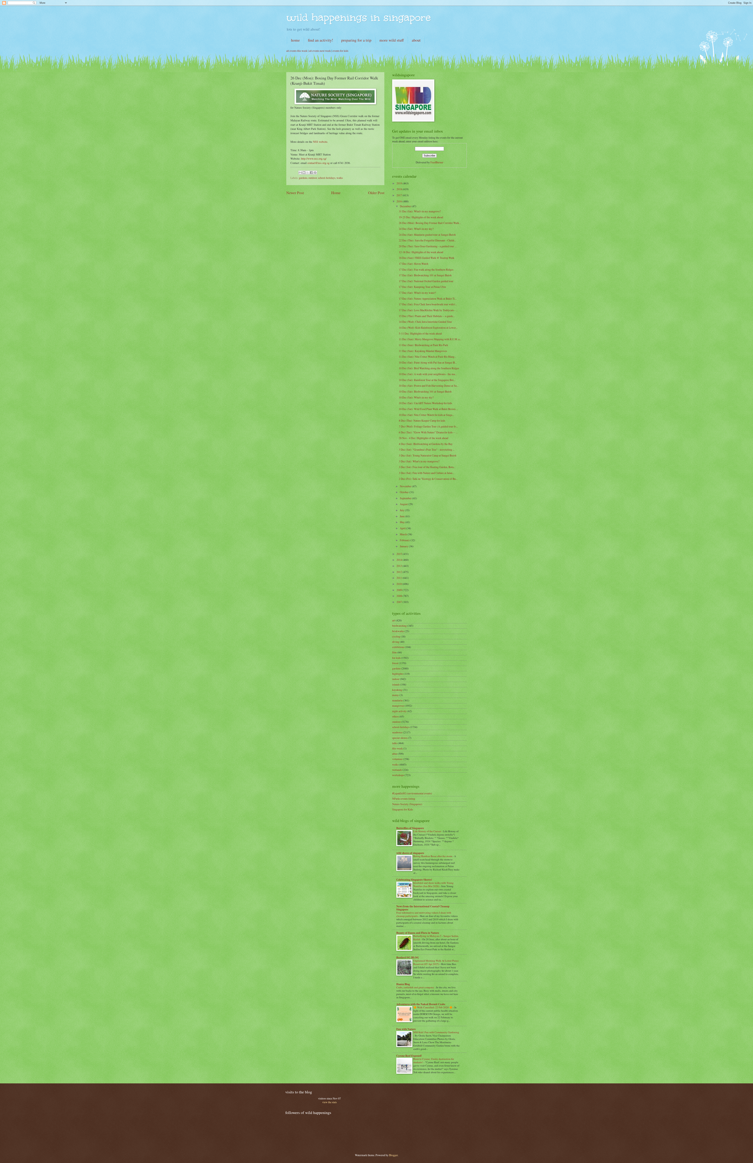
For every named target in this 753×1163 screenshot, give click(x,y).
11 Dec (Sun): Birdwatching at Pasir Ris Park (423, 345)
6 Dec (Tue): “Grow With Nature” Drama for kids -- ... (428, 432)
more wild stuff (391, 40)
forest (395, 663)
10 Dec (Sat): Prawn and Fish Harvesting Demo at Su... (428, 385)
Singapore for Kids (402, 809)
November (406, 486)
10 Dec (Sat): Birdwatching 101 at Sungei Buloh (425, 391)
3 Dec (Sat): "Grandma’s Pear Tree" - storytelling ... (427, 449)
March (403, 534)
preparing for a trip (356, 40)
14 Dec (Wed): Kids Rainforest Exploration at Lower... (428, 327)
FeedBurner (436, 162)
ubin (394, 754)
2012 (400, 572)
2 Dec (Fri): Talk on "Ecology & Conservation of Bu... (428, 479)
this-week (397, 748)
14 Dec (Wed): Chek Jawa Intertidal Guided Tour (425, 322)
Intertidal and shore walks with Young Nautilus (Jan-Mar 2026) (433, 884)
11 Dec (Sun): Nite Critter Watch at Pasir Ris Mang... (427, 356)
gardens (303, 178)
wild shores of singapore (410, 853)
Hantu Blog (403, 984)
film (394, 652)
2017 (400, 195)
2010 (400, 584)
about (416, 40)
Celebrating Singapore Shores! (414, 880)
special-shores (399, 738)
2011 (400, 578)
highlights (397, 674)
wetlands (397, 770)
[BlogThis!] (304, 173)
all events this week (296, 51)
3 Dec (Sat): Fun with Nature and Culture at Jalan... (426, 473)
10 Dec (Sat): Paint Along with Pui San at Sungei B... (428, 362)
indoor (395, 679)
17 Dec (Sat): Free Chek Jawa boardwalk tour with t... (428, 304)
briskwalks (398, 631)
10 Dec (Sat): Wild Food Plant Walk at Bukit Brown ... (428, 409)
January (404, 546)
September (406, 498)
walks (339, 178)
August (404, 504)
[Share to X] (308, 173)
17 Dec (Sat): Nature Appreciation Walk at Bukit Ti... (428, 298)
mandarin (397, 700)
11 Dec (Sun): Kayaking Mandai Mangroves (423, 351)
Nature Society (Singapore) (407, 804)
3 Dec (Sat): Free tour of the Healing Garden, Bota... (427, 467)
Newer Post (295, 192)
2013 (400, 566)
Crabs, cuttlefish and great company (415, 987)
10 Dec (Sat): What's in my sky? (416, 397)
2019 (400, 183)
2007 (400, 602)
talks (394, 743)
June (402, 516)
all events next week (320, 51)
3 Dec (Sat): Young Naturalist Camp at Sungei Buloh (427, 455)
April (403, 528)
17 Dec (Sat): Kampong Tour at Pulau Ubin (422, 287)
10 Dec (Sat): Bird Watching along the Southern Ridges (429, 368)
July (402, 510)
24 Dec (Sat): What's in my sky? (416, 229)
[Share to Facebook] (311, 173)
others (395, 716)
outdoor (312, 178)
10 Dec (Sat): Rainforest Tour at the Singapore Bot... (427, 380)
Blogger (393, 1155)
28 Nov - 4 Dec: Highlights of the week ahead (423, 438)
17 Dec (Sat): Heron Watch (413, 264)
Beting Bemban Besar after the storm (433, 856)
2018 (400, 189)
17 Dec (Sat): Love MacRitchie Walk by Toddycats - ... (428, 310)
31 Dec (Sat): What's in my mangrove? (420, 211)
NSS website (320, 142)
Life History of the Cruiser (427, 831)
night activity (399, 711)
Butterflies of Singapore (410, 828)
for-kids (396, 658)
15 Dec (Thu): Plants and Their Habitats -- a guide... (427, 316)
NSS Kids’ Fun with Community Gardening (436, 1032)
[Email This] (300, 173)
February (405, 540)
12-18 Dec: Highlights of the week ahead (421, 252)
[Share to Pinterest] (315, 173)
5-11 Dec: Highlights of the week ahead (420, 333)
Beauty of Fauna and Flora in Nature (417, 933)
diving (395, 642)
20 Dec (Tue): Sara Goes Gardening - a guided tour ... (427, 246)
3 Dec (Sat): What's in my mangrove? (419, 461)
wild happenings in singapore (358, 17)
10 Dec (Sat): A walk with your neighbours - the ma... (428, 374)
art (393, 620)
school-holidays (326, 178)
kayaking (397, 690)
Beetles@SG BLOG (407, 957)
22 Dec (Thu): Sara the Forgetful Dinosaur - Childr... (427, 240)
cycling (396, 636)
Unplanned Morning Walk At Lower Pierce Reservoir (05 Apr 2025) (436, 962)
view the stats (329, 1102)
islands (396, 684)
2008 (400, 596)
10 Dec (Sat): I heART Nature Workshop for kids (425, 403)
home (295, 40)
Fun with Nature (406, 1029)
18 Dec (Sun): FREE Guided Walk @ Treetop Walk (426, 258)
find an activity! (320, 40)
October (404, 492)
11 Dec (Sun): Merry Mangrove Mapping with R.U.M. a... (430, 339)
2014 (400, 560)
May (402, 522)
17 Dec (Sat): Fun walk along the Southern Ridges (426, 269)
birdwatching (399, 625)
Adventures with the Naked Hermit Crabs (420, 1004)
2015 (400, 554)
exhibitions (398, 647)
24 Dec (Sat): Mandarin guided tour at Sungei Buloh (427, 234)
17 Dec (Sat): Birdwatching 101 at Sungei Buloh (425, 275)
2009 (400, 590)
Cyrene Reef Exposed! (409, 1056)
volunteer (397, 759)
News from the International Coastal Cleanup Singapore (422, 907)
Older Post (376, 192)
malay (395, 695)
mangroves (398, 705)
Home (336, 192)
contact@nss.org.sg (318, 163)
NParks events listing (403, 798)
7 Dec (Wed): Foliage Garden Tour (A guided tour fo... (428, 426)
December (406, 206)
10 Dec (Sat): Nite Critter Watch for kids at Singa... (426, 415)
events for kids (340, 51)
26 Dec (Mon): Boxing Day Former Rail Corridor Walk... (430, 223)
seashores (397, 732)
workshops (398, 775)
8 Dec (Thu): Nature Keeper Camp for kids (422, 420)
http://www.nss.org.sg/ (313, 158)
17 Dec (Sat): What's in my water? (417, 293)
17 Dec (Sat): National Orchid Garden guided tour (426, 281)
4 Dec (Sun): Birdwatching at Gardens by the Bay (426, 444)
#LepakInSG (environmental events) (412, 793)
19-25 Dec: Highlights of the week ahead (421, 217)
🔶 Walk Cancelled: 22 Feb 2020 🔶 (433, 1007)
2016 (400, 201)
